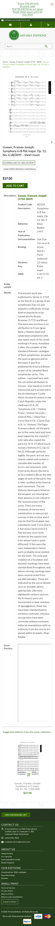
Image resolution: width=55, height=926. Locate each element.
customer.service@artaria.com (17, 20)
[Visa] (38, 916)
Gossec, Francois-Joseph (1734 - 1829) (25, 62)
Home (5, 62)
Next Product (51, 142)
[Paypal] (27, 921)
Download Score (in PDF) (19, 162)
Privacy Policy (7, 891)
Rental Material (7, 863)
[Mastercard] (47, 916)
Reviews (4, 878)
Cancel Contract (9, 902)
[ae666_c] (34, 682)
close (52, 4)
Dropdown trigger (31, 25)
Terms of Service (8, 888)
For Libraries (6, 856)
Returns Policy (7, 894)
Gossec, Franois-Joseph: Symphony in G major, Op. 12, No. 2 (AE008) (27, 786)
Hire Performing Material (19, 169)
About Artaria (7, 853)
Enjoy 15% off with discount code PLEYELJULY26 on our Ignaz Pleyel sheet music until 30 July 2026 (27, 9)
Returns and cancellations (12, 897)
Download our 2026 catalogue (13, 872)
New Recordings (8, 875)
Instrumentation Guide (10, 859)
